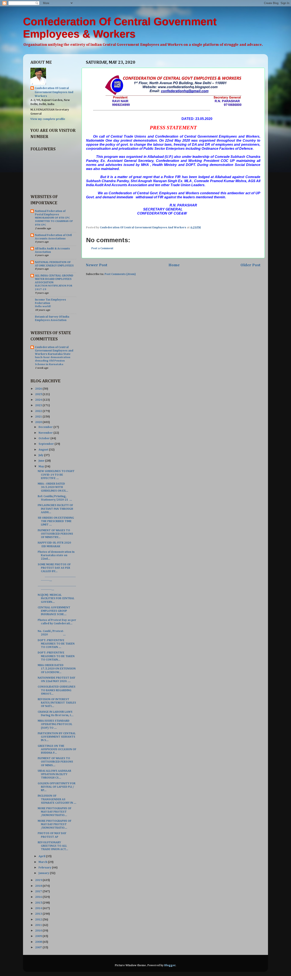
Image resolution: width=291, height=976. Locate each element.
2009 (39, 936)
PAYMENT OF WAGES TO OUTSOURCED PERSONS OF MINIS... (55, 762)
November (46, 432)
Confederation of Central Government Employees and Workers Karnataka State (54, 351)
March (43, 862)
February (45, 867)
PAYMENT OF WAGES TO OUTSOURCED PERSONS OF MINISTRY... (55, 534)
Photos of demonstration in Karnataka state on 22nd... (56, 555)
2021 (39, 416)
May (42, 466)
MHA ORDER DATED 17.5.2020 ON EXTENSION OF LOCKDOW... (57, 669)
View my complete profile (47, 119)
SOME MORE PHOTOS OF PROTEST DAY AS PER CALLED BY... (54, 568)
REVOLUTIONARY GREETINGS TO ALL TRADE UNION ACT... (53, 846)
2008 (39, 941)
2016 (39, 896)
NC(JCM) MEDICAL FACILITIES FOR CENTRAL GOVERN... (56, 598)
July (41, 455)
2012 (39, 919)
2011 (39, 925)
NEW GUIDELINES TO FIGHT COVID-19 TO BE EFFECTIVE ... (56, 474)
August (44, 449)
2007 (39, 947)
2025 (39, 394)
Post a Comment (102, 248)
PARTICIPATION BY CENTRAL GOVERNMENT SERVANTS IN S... (57, 737)
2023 (39, 405)
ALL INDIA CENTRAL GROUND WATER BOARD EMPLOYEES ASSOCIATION (54, 279)
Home (174, 265)
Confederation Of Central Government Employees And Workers (54, 92)
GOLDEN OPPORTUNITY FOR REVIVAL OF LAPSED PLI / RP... (56, 787)
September (47, 443)
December (46, 427)
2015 (39, 902)
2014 (39, 908)
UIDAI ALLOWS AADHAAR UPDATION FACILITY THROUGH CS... (54, 774)
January (44, 873)
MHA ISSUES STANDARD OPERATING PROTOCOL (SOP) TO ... (55, 724)
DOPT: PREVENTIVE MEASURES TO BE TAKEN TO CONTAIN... (56, 656)
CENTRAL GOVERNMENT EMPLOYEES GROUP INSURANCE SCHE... (54, 611)
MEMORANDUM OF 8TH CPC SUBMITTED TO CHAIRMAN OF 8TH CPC (54, 221)
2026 (39, 388)
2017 (39, 891)
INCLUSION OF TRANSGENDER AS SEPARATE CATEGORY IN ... (57, 799)
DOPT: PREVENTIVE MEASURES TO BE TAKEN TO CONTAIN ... (56, 644)
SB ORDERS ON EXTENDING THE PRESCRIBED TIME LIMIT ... (56, 521)
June (42, 460)
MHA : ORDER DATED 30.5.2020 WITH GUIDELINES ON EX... (53, 487)
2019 (39, 880)
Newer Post (96, 265)
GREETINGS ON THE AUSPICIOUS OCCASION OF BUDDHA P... (57, 749)
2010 (39, 930)
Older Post (251, 265)
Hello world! (43, 306)
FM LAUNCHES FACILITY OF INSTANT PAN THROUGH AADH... (55, 509)
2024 (39, 399)
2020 (39, 422)
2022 (39, 411)
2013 (39, 913)
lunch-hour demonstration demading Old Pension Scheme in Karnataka (52, 361)
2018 (39, 885)
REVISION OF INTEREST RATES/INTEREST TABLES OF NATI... (57, 703)
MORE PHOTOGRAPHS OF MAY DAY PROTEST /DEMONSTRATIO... (54, 812)
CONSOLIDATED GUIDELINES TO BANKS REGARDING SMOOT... (56, 690)
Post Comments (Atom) (120, 274)
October (44, 438)
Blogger (170, 965)
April (42, 856)
